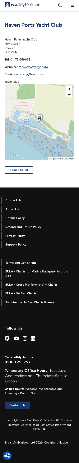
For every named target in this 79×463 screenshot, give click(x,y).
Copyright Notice (56, 442)
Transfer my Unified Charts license (29, 302)
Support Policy (15, 244)
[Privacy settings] (7, 455)
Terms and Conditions (20, 262)
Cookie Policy (15, 218)
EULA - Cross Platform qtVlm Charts (31, 284)
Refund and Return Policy (23, 227)
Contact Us (13, 200)
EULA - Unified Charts (21, 293)
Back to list (22, 170)
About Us (12, 209)
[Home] (22, 5)
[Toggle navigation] (71, 5)
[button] (58, 5)
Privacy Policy (15, 236)
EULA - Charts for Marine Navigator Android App (36, 273)
